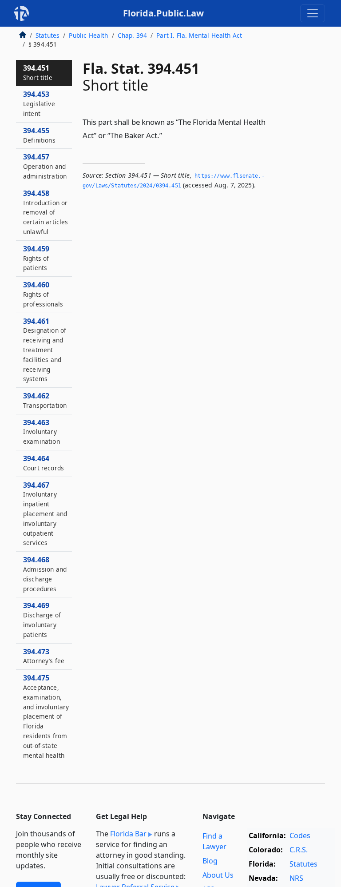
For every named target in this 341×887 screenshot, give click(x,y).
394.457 (45, 166)
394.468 (45, 574)
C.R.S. (298, 850)
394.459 (36, 258)
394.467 (45, 513)
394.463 (41, 432)
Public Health (88, 35)
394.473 (43, 656)
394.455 (39, 135)
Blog (210, 861)
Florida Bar (128, 834)
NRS (296, 878)
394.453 (39, 103)
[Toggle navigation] (312, 13)
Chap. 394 (132, 35)
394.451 (37, 72)
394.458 (45, 212)
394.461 (44, 349)
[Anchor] (166, 135)
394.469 (42, 619)
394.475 (46, 721)
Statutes (47, 35)
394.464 (43, 462)
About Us (218, 875)
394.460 (43, 294)
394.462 (45, 400)
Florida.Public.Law (163, 13)
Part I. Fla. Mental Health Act (199, 35)
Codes (299, 835)
